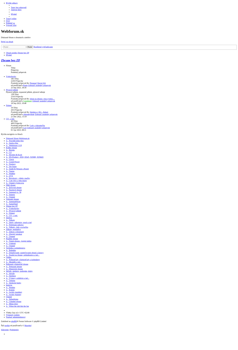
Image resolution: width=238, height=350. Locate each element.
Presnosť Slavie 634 (38, 83)
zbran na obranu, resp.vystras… (42, 99)
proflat (7, 325)
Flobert (9, 105)
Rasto (25, 85)
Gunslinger (27, 101)
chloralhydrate (28, 114)
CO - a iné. (10, 119)
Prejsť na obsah (7, 42)
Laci (25, 128)
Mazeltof (27, 325)
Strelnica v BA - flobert (39, 112)
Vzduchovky (11, 76)
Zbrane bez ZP (10, 60)
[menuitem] (18, 7)
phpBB (14, 321)
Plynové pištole (12, 90)
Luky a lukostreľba (37, 125)
